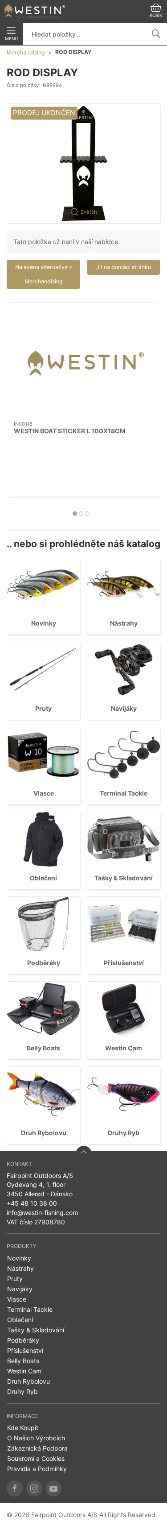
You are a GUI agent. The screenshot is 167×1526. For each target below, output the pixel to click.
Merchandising (26, 52)
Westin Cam (123, 1048)
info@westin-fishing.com (42, 1212)
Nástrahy (124, 623)
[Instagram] (34, 1488)
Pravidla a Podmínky (37, 1468)
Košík (156, 15)
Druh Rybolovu (43, 1132)
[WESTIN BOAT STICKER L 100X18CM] (83, 362)
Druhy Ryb (123, 1132)
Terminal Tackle (123, 793)
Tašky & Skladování (123, 878)
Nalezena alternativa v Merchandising (43, 274)
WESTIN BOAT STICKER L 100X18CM (70, 431)
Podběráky (43, 962)
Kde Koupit (22, 1427)
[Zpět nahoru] (84, 1154)
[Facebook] (15, 1488)
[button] (83, 163)
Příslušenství (124, 962)
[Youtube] (53, 1488)
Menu (11, 38)
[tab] (75, 513)
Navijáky (124, 708)
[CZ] (34, 11)
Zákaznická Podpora (37, 1448)
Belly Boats (43, 1048)
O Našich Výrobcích (36, 1438)
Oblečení (43, 878)
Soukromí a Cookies (36, 1458)
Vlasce (43, 793)
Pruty (43, 708)
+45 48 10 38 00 (32, 1203)
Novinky (43, 623)
